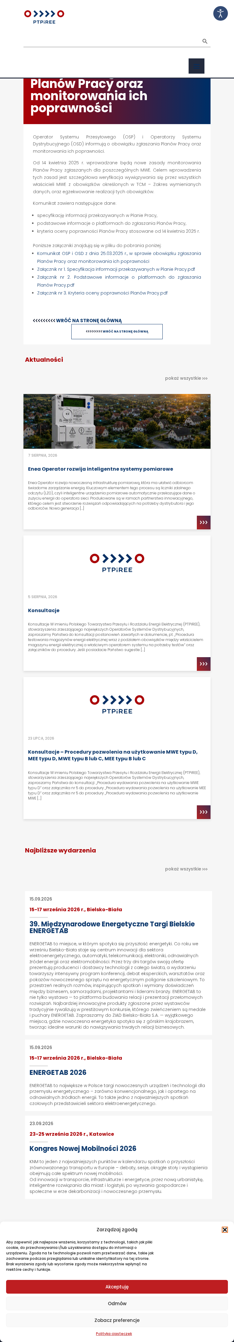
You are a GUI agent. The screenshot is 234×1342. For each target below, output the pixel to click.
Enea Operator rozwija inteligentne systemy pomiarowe (100, 468)
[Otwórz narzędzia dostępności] (220, 13)
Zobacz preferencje (117, 1320)
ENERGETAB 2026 (58, 1072)
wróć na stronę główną (88, 320)
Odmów (117, 1303)
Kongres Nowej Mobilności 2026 (83, 1148)
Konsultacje (43, 610)
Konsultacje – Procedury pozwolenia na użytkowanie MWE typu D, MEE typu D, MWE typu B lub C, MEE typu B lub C (113, 755)
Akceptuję (117, 1287)
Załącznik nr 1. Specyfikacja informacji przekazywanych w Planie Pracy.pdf (116, 269)
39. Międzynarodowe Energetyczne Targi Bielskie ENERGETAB (112, 927)
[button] (225, 1230)
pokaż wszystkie (183, 378)
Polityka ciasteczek (114, 1333)
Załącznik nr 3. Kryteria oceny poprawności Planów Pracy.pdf (102, 293)
